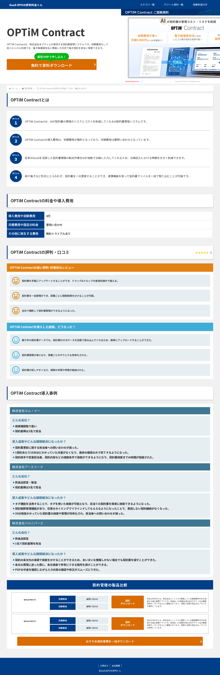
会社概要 (116, 665)
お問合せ (104, 665)
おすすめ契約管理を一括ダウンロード (110, 641)
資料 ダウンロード (127, 602)
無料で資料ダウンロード (51, 63)
